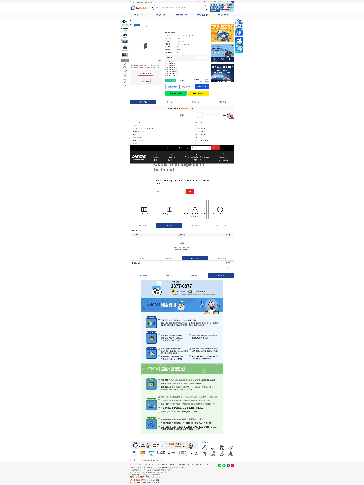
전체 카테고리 (138, 15)
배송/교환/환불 (221, 102)
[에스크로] (182, 453)
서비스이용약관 (149, 464)
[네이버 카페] (224, 465)
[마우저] (171, 453)
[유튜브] (232, 465)
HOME (131, 20)
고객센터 (203, 2)
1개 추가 (206, 57)
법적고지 (172, 464)
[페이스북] (228, 465)
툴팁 (177, 47)
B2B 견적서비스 (160, 15)
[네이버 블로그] (219, 465)
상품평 (169, 102)
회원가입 (216, 2)
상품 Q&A (195, 102)
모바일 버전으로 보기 (202, 464)
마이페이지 (210, 2)
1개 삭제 (198, 57)
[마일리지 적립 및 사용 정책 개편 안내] (143, 2)
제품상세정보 (143, 102)
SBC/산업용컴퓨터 (202, 15)
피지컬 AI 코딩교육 (223, 15)
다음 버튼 (233, 460)
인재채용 (140, 464)
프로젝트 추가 (171, 80)
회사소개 (132, 464)
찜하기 (182, 80)
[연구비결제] (151, 453)
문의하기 (229, 268)
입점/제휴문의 (181, 464)
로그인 (198, 2)
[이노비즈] (161, 453)
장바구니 (229, 2)
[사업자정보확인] (166, 467)
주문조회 (222, 2)
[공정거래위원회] (134, 453)
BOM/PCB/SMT (181, 15)
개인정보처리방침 (162, 464)
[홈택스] (143, 453)
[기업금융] (194, 453)
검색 (204, 7)
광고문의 (190, 464)
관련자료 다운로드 (147, 74)
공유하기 (146, 81)
